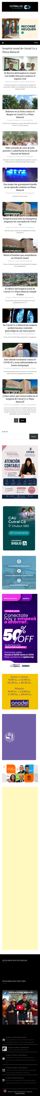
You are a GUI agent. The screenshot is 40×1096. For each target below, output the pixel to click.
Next (22, 420)
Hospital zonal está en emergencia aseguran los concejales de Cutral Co (20, 222)
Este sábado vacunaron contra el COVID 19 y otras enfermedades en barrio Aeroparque (20, 362)
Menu (36, 42)
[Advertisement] (20, 868)
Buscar (5, 431)
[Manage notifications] (5, 1091)
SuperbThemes (20, 1093)
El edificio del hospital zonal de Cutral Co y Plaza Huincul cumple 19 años (20, 292)
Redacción (29, 120)
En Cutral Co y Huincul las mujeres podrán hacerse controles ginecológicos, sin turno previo (20, 328)
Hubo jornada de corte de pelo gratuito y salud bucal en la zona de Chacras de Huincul (20, 151)
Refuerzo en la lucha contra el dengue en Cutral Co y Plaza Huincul (20, 114)
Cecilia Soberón (30, 82)
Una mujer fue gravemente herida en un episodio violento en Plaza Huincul (20, 187)
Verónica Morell (29, 334)
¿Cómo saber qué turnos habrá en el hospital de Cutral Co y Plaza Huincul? (20, 399)
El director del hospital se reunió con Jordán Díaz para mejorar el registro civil (20, 76)
